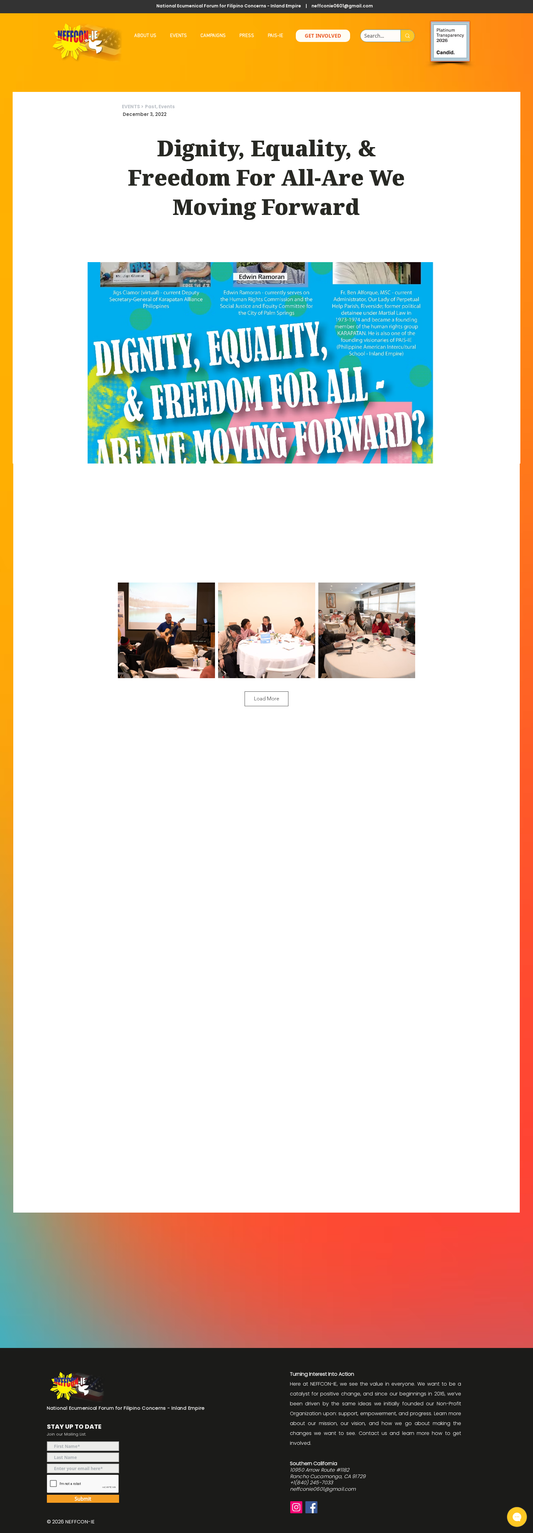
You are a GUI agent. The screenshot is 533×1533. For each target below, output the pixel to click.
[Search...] (407, 36)
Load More (266, 698)
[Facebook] (311, 1507)
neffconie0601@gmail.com (342, 6)
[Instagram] (296, 1507)
